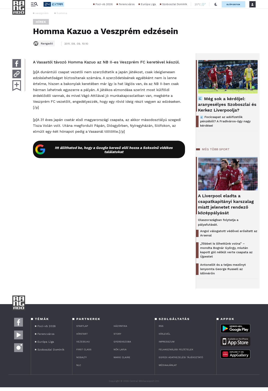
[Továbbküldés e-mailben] (16, 74)
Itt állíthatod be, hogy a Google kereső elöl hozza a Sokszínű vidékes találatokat (114, 150)
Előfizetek (233, 4)
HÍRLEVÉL (164, 333)
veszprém (41, 13)
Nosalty (81, 357)
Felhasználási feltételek (176, 349)
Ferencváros (127, 4)
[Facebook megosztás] (16, 63)
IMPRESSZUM (166, 341)
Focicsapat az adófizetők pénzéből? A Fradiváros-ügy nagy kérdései (225, 121)
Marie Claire (122, 357)
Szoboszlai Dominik (174, 4)
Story (117, 333)
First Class (83, 349)
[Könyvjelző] (16, 85)
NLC (78, 365)
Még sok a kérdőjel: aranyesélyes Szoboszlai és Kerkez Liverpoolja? (227, 104)
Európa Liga (148, 4)
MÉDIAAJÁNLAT (168, 365)
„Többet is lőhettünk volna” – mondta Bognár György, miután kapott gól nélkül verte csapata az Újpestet (226, 250)
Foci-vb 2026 (104, 4)
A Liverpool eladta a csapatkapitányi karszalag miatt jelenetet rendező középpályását (226, 204)
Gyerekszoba (122, 341)
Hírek (41, 22)
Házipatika (120, 326)
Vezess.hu (83, 341)
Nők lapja (120, 349)
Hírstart (82, 333)
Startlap (82, 326)
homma (62, 13)
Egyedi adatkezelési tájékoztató (181, 357)
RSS (161, 326)
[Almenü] (34, 4)
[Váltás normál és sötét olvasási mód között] (215, 4)
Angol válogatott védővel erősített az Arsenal (228, 233)
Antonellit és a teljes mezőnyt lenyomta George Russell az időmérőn (223, 269)
